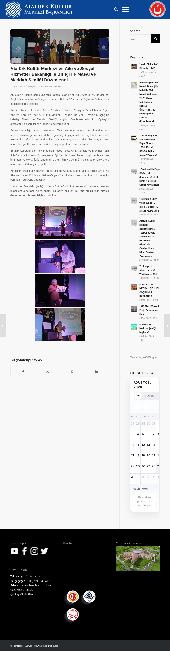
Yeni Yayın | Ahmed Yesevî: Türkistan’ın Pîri (148, 270)
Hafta (149, 395)
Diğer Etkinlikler (45, 86)
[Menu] (123, 9)
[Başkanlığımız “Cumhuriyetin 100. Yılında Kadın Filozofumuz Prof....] (167, 325)
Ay (138, 395)
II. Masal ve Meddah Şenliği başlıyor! (147, 328)
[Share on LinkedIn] (96, 371)
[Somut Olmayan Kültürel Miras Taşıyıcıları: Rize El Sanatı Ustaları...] (3, 325)
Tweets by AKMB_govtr (144, 357)
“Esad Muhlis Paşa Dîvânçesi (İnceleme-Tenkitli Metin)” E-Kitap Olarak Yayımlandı (149, 177)
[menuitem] (114, 9)
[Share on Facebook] (23, 371)
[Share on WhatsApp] (72, 371)
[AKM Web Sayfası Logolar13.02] (38, 9)
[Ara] (114, 9)
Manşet (57, 86)
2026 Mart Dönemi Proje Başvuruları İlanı (149, 310)
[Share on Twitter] (47, 371)
